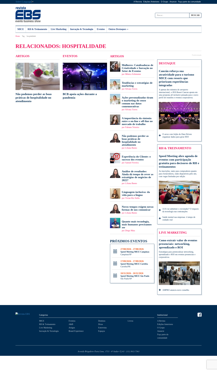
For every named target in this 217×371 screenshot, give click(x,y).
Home (18, 36)
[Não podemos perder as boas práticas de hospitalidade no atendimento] (38, 83)
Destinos (101, 321)
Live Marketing (58, 29)
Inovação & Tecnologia (81, 29)
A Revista (138, 2)
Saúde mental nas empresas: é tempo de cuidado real (178, 218)
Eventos (101, 29)
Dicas (100, 324)
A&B (71, 324)
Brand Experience (76, 331)
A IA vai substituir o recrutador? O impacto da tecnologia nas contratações (180, 210)
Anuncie (173, 2)
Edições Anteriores (151, 2)
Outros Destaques (117, 29)
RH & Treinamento (37, 29)
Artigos (72, 328)
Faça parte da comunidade (189, 2)
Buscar (195, 15)
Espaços (101, 331)
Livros (130, 321)
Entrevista (102, 328)
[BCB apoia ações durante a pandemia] (85, 81)
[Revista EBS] (28, 14)
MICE (20, 29)
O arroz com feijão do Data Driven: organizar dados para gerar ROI (177, 135)
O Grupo (164, 2)
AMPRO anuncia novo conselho (175, 290)
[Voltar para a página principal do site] (26, 314)
